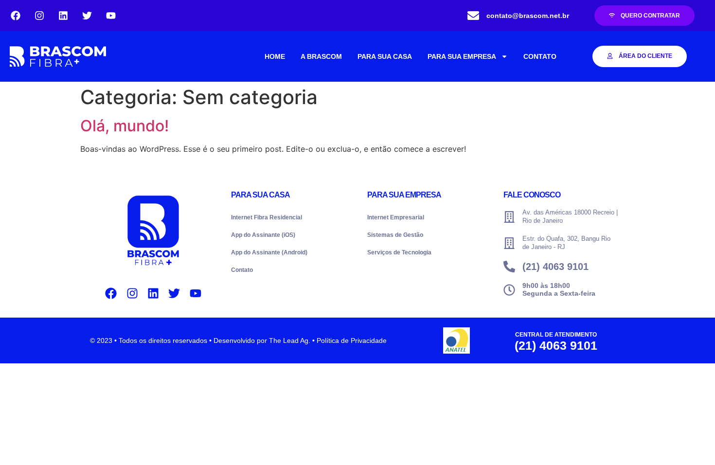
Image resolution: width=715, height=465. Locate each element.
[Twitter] (87, 15)
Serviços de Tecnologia (399, 252)
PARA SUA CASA (385, 56)
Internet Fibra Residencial (266, 217)
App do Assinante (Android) (269, 252)
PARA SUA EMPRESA (462, 56)
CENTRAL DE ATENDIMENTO (556, 334)
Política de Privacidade (352, 340)
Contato (242, 270)
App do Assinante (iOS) (263, 235)
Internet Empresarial (395, 217)
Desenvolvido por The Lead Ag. (262, 340)
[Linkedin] (63, 15)
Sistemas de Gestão (395, 235)
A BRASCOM (321, 56)
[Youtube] (111, 15)
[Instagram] (39, 15)
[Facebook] (15, 15)
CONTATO (539, 56)
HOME (275, 56)
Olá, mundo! (124, 125)
